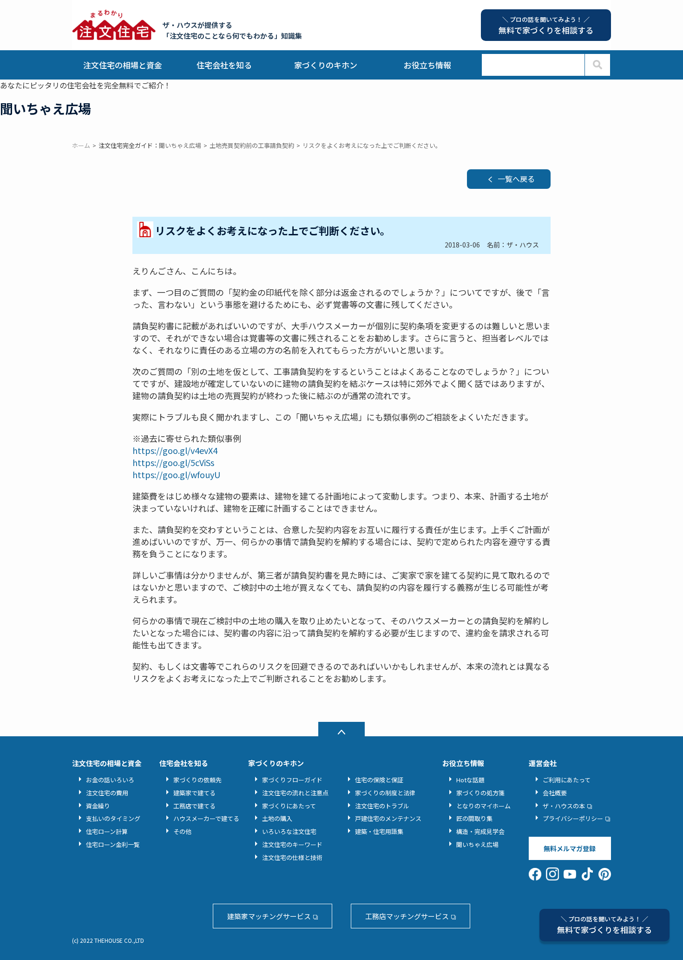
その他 (182, 831)
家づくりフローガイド (292, 779)
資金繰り (98, 805)
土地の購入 (277, 818)
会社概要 (555, 792)
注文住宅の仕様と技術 (292, 857)
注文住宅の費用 (107, 792)
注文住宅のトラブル (382, 805)
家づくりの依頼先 (197, 779)
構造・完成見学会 (480, 831)
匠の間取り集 (474, 818)
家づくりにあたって (289, 805)
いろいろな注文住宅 (289, 831)
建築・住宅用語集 (379, 831)
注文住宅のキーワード (292, 844)
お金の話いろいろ (110, 779)
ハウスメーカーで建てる (206, 818)
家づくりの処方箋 (480, 792)
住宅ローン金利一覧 (113, 844)
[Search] (597, 65)
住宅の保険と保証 (379, 779)
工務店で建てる (194, 805)
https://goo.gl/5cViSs (173, 462)
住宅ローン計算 (107, 831)
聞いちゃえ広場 (477, 844)
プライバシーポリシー (573, 818)
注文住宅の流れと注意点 (295, 792)
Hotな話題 (470, 779)
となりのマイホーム (483, 805)
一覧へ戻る (516, 178)
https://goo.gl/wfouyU (176, 474)
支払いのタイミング (113, 818)
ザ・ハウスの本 (564, 805)
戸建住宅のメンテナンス (388, 818)
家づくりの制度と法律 (385, 792)
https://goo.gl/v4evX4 (174, 450)
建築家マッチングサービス (269, 916)
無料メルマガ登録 (570, 848)
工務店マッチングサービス (407, 916)
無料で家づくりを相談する (604, 924)
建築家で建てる (194, 792)
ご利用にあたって (567, 779)
